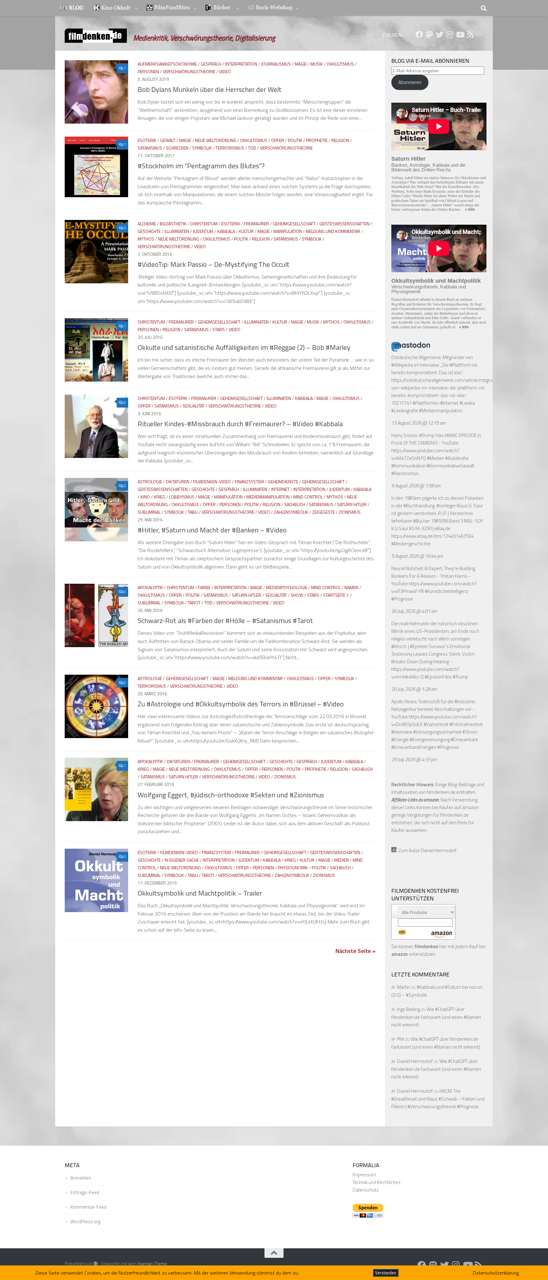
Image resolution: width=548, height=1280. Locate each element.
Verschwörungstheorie (189, 71)
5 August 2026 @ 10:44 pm (417, 556)
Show (297, 595)
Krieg (159, 496)
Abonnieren (409, 82)
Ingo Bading (408, 1009)
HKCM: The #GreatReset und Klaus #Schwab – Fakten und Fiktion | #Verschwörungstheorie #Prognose (438, 1098)
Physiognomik (293, 867)
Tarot (194, 602)
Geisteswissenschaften (344, 223)
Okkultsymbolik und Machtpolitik (436, 281)
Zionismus (350, 512)
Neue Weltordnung (215, 140)
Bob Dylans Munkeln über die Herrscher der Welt (210, 89)
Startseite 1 (336, 595)
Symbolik (202, 148)
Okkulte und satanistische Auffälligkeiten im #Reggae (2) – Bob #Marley (244, 347)
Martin (403, 987)
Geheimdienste (283, 481)
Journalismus (276, 64)
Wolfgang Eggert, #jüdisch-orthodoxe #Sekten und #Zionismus (231, 794)
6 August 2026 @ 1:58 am (415, 485)
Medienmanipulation (268, 496)
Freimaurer (256, 223)
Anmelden (80, 1177)
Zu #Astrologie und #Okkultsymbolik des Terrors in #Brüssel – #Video (241, 703)
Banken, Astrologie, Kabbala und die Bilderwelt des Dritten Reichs (428, 167)
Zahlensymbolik (291, 512)
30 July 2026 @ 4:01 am (414, 611)
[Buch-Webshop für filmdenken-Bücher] (273, 8)
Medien (341, 860)
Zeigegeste (323, 512)
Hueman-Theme (152, 1263)
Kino (145, 496)
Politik (295, 140)
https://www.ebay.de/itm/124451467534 (432, 536)
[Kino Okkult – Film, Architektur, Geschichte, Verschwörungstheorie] (115, 8)
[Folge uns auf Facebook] (419, 34)
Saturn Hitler (352, 504)
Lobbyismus (181, 496)
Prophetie (317, 140)
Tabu (193, 512)
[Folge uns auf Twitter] (439, 34)
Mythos (146, 238)
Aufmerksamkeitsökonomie (167, 64)
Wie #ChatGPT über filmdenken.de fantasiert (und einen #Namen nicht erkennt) (436, 1017)
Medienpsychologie (286, 587)
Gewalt (167, 140)
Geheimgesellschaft (294, 223)
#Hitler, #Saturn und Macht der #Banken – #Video (212, 529)
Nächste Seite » (355, 951)
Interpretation (241, 64)
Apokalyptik (150, 587)
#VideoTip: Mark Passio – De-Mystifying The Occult (214, 264)
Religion (340, 140)
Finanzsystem (249, 481)
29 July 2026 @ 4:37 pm (414, 759)
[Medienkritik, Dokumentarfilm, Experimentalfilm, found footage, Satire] (171, 8)
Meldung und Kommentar (333, 231)
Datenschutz (366, 1189)
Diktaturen (177, 481)
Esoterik (147, 140)
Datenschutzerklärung (496, 1273)
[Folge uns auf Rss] (470, 34)
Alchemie (147, 223)
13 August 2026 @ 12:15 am (418, 423)
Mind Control (308, 496)
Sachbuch (294, 504)
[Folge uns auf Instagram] (449, 34)
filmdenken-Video (212, 481)
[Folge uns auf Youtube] (460, 34)
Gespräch (211, 64)
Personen (148, 71)
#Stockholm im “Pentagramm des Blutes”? (201, 165)
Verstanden (385, 1273)
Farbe (204, 587)
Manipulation (287, 231)
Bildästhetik (173, 223)
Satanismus (150, 148)
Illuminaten (177, 231)
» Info (470, 209)
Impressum (364, 1174)
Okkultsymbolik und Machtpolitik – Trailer (200, 893)
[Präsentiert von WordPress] (96, 1264)
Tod (252, 148)
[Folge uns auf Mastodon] (429, 34)
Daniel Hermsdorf (415, 1061)
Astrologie (150, 481)
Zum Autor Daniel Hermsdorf (426, 850)
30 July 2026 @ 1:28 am (414, 689)
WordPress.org (85, 1221)
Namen (351, 587)
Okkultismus (340, 64)
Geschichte (149, 231)
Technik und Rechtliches (377, 1182)
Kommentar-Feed (88, 1207)
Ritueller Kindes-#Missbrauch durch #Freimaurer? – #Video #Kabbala (240, 423)
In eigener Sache (182, 860)
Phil (400, 1039)
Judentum (203, 231)
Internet (280, 489)
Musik (316, 64)
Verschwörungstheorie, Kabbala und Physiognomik (428, 289)
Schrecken (177, 148)
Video (225, 71)
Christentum (204, 223)
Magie (301, 64)
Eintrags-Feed (84, 1192)
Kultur (246, 231)
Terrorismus (230, 148)
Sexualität (194, 405)
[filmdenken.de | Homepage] (96, 36)
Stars (218, 329)
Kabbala (226, 231)
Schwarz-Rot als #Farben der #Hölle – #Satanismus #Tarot (225, 620)
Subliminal (149, 512)
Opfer (277, 140)
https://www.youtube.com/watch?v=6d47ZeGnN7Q (425, 454)
